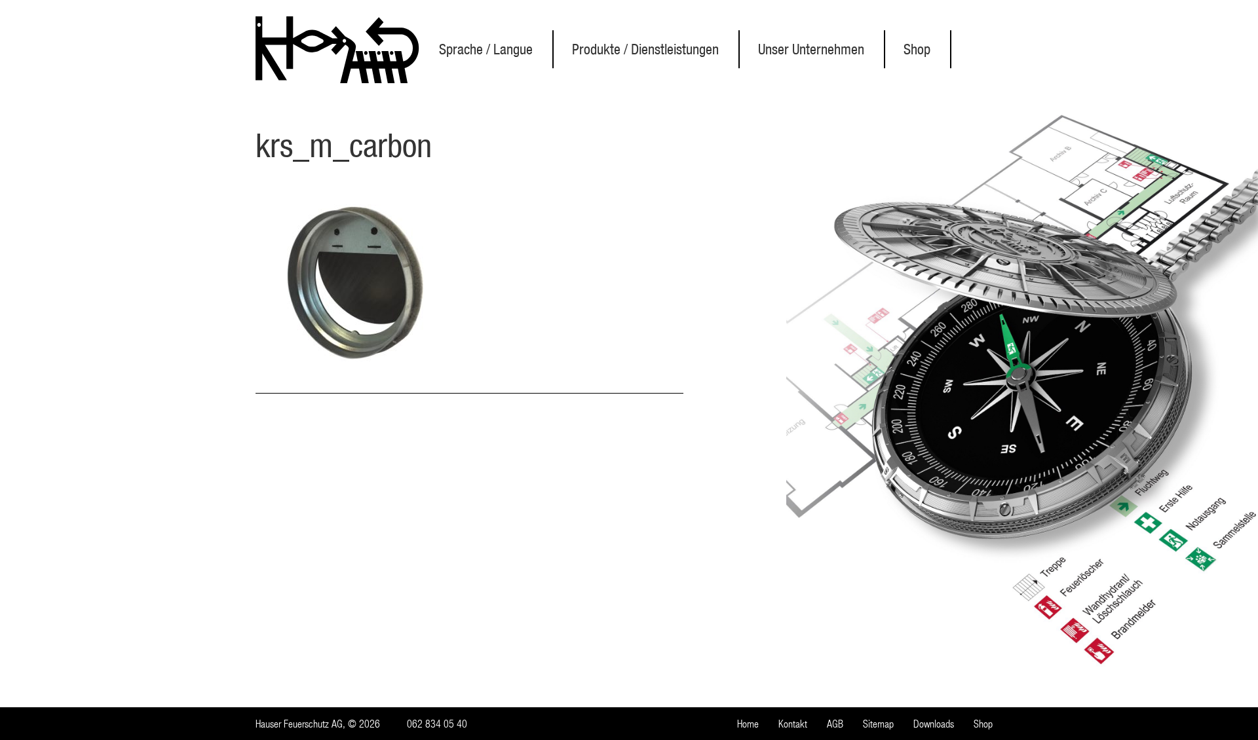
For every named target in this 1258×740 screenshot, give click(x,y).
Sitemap (878, 724)
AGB (835, 724)
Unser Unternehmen (811, 49)
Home (748, 724)
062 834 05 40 (437, 724)
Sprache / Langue (486, 49)
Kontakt (792, 724)
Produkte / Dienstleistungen (645, 49)
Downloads (933, 724)
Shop (917, 49)
